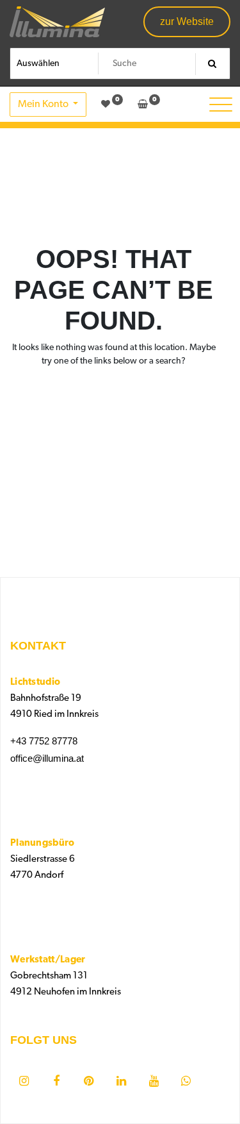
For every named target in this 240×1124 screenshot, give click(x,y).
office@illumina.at (47, 758)
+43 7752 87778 (43, 740)
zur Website (187, 21)
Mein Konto (44, 104)
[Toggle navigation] (221, 104)
